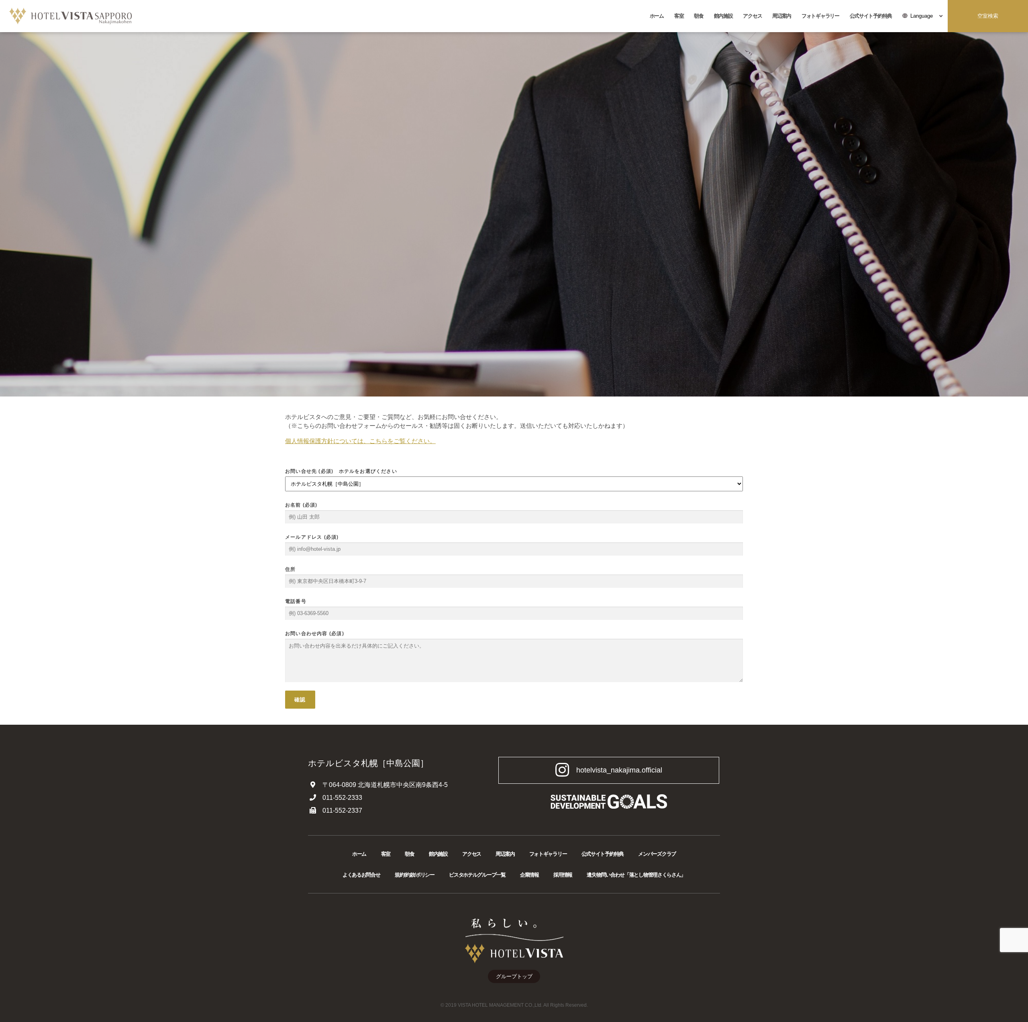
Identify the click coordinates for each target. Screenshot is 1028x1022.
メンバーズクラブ (657, 854)
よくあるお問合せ (361, 875)
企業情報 (529, 875)
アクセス (752, 16)
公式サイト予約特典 (871, 16)
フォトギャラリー (820, 16)
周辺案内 (781, 16)
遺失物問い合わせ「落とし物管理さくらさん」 (636, 875)
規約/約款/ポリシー (414, 875)
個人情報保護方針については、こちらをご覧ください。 (360, 440)
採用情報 (562, 875)
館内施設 (723, 16)
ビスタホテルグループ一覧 (477, 875)
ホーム (657, 16)
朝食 (698, 16)
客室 (678, 16)
